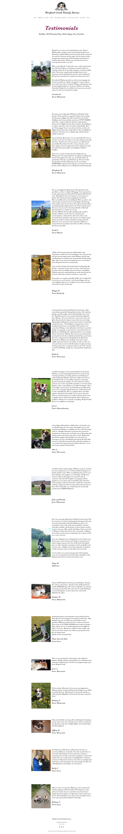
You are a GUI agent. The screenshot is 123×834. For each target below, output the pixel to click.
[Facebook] (59, 827)
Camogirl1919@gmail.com (61, 822)
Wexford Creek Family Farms (62, 12)
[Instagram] (61, 827)
